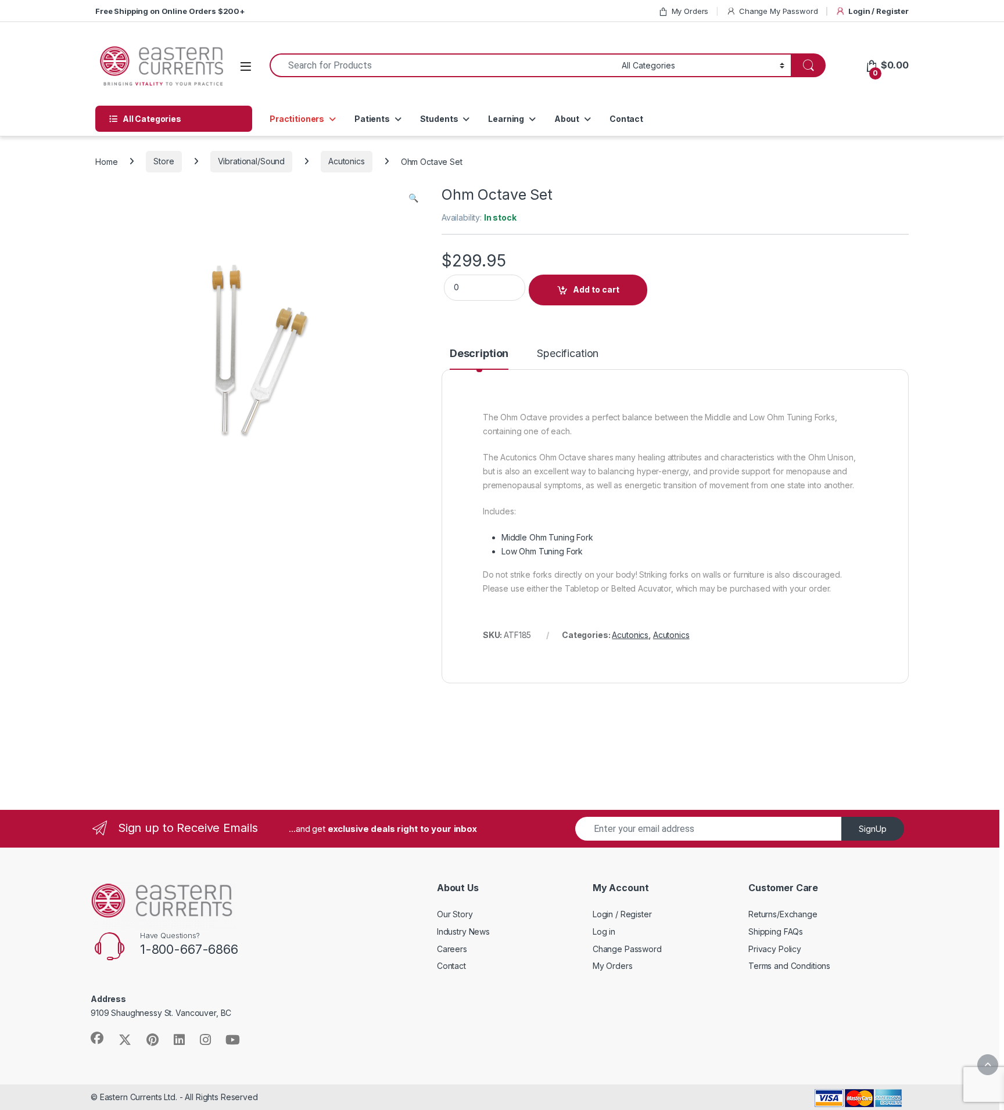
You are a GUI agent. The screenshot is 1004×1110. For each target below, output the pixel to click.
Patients (372, 119)
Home (106, 161)
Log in (604, 931)
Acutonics (346, 161)
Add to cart (596, 289)
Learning (506, 119)
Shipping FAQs (775, 931)
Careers (452, 949)
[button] (413, 198)
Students (439, 119)
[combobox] (442, 65)
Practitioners (297, 119)
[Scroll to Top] (987, 1064)
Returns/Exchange (782, 914)
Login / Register (878, 11)
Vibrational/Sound (251, 161)
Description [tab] (479, 353)
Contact (626, 119)
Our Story (455, 914)
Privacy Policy (774, 949)
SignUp (873, 829)
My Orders (690, 11)
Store (163, 161)
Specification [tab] (567, 353)
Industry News (463, 931)
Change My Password (778, 11)
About (566, 119)
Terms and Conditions (789, 966)
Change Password (627, 949)
